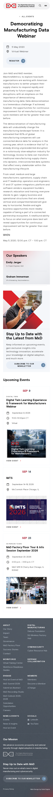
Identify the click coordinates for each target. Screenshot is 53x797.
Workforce (9, 659)
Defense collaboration (36, 660)
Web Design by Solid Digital (40, 789)
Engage (7, 676)
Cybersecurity (36, 647)
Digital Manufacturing (36, 626)
